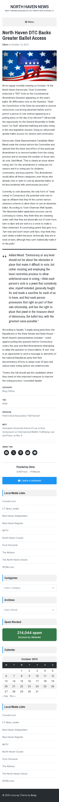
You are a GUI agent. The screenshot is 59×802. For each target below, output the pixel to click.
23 (29, 686)
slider (5, 403)
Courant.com (9, 501)
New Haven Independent (14, 515)
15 (21, 681)
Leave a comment (31, 480)
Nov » (13, 696)
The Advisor (8, 552)
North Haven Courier (12, 538)
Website (36, 471)
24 (37, 686)
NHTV (5, 530)
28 (13, 691)
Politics (11, 391)
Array (33, 795)
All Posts (23, 471)
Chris (5, 44)
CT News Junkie (10, 508)
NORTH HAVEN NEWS (29, 6)
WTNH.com (8, 567)
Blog (4, 391)
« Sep (5, 696)
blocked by (33, 636)
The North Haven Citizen (15, 559)
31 (37, 691)
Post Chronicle (10, 545)
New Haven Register (12, 523)
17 (37, 681)
